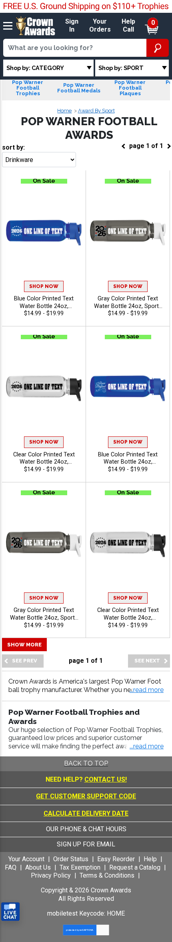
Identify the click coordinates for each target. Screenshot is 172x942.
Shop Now (43, 286)
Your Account (26, 859)
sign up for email (86, 844)
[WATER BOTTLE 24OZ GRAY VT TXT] (127, 232)
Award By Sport (96, 111)
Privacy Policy (51, 875)
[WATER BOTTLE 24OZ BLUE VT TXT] (43, 232)
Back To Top (86, 763)
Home (64, 111)
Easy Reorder (116, 859)
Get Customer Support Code (86, 796)
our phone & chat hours (86, 829)
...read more (147, 746)
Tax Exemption (80, 867)
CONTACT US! (105, 779)
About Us (38, 867)
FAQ (10, 867)
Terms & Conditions (107, 875)
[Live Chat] (10, 912)
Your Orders (100, 26)
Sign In (71, 26)
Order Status (70, 859)
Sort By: (13, 147)
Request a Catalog (134, 867)
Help (150, 859)
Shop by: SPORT (121, 67)
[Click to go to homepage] (36, 25)
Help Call (128, 26)
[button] (147, 690)
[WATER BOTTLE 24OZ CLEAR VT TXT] (43, 388)
